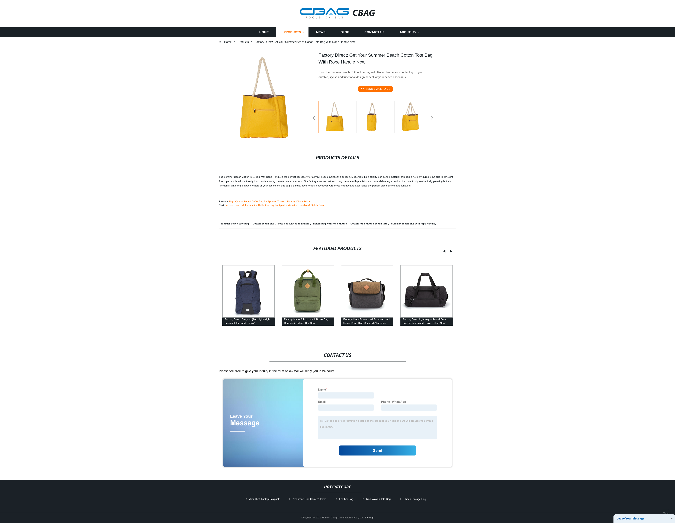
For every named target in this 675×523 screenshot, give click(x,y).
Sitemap (369, 517)
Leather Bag (346, 498)
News (321, 32)
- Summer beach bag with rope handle (412, 223)
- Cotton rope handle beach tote (368, 223)
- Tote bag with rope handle (293, 223)
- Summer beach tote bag (234, 223)
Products (292, 32)
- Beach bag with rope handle (329, 223)
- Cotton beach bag (263, 223)
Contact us (374, 32)
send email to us (378, 88)
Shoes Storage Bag (415, 498)
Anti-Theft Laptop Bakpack (264, 498)
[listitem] (337, 116)
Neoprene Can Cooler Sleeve (309, 498)
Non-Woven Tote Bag (378, 498)
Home (264, 32)
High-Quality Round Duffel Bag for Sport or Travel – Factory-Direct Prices (269, 201)
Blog (345, 32)
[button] (314, 118)
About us (408, 32)
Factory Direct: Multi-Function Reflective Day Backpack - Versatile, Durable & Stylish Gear (274, 205)
